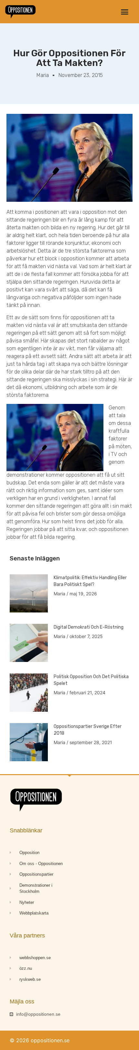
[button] (124, 11)
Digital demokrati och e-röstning (88, 627)
